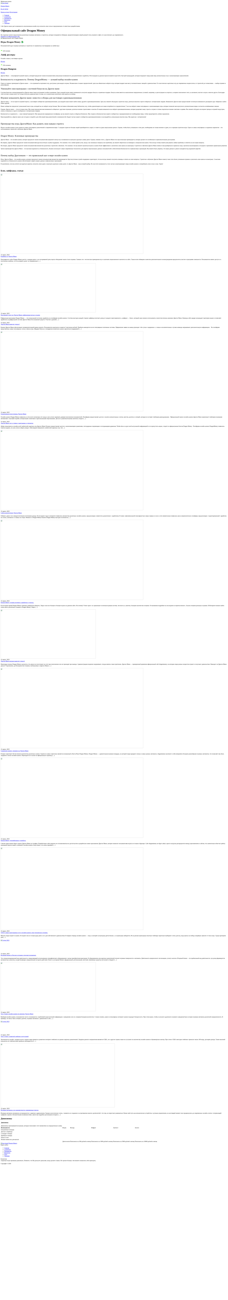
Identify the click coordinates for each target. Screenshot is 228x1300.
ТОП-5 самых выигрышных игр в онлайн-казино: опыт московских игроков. (24, 932)
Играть (3, 61)
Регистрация (13, 12)
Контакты (7, 20)
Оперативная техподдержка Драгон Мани (13, 414)
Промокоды (7, 18)
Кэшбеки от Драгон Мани (9, 256)
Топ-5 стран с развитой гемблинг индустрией (14, 1036)
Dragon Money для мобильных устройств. (13, 840)
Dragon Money (13, 1143)
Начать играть (5, 12)
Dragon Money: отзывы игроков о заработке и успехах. (17, 602)
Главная (6, 15)
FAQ (5, 21)
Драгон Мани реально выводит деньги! (13, 661)
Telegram (7, 23)
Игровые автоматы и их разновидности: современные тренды (19, 1110)
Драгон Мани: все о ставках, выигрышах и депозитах (17, 423)
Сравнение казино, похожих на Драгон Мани (14, 751)
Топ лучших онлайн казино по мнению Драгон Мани (17, 1014)
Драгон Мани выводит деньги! (10, 324)
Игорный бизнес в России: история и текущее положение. (18, 955)
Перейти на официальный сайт (10, 36)
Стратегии (7, 17)
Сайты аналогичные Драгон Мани (11, 513)
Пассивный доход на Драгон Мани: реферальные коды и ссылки (20, 315)
